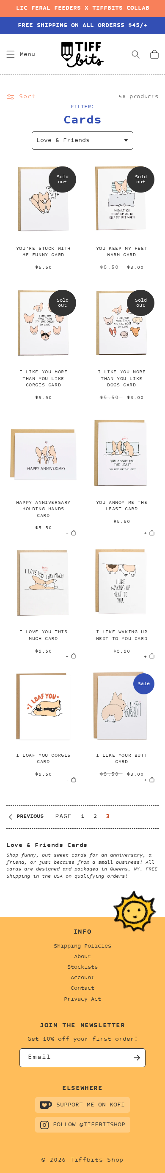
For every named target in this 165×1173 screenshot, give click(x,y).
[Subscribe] (136, 1058)
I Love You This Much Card (43, 635)
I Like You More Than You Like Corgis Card (43, 378)
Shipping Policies (82, 946)
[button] (10, 54)
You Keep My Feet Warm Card (122, 252)
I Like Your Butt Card (122, 759)
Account (82, 978)
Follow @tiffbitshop (89, 1125)
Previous (30, 816)
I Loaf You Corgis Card (43, 759)
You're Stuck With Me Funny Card (43, 252)
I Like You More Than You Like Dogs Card (122, 378)
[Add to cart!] (76, 277)
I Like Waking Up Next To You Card (122, 635)
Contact (82, 988)
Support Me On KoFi (90, 1105)
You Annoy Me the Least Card (122, 506)
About (82, 957)
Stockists (82, 967)
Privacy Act (82, 999)
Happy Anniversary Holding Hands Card (43, 509)
